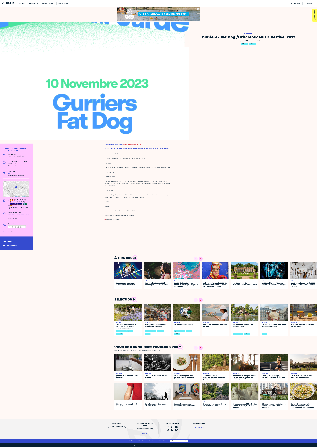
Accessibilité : (148, 445)
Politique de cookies (176, 445)
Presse (160, 445)
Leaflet (17, 196)
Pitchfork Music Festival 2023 (132, 144)
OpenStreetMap (23, 196)
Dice (9, 173)
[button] (16, 187)
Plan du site (186, 445)
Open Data (166, 445)
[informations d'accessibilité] (17, 226)
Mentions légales (132, 445)
